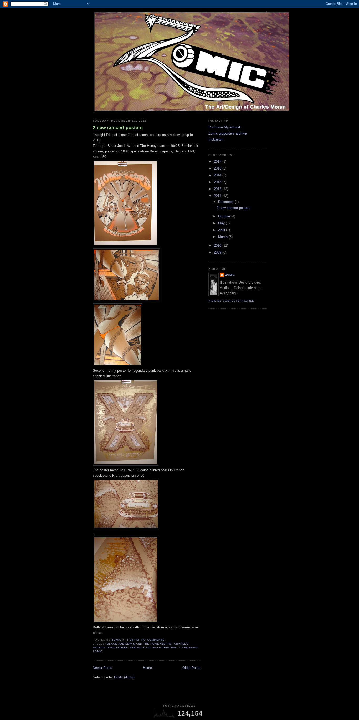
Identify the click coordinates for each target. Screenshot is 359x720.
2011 (218, 196)
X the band (188, 647)
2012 (218, 189)
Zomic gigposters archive (227, 133)
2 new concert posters (118, 127)
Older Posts (191, 668)
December (226, 202)
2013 (218, 182)
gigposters (117, 647)
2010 (218, 245)
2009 (218, 252)
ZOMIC (230, 274)
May (222, 223)
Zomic (97, 651)
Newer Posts (102, 668)
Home (147, 668)
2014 (218, 175)
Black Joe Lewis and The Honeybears (139, 643)
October (224, 216)
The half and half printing (153, 647)
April (222, 230)
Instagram (216, 139)
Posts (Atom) (124, 677)
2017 (218, 161)
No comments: (153, 639)
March (223, 237)
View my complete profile (231, 300)
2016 (218, 168)
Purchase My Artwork (224, 127)
